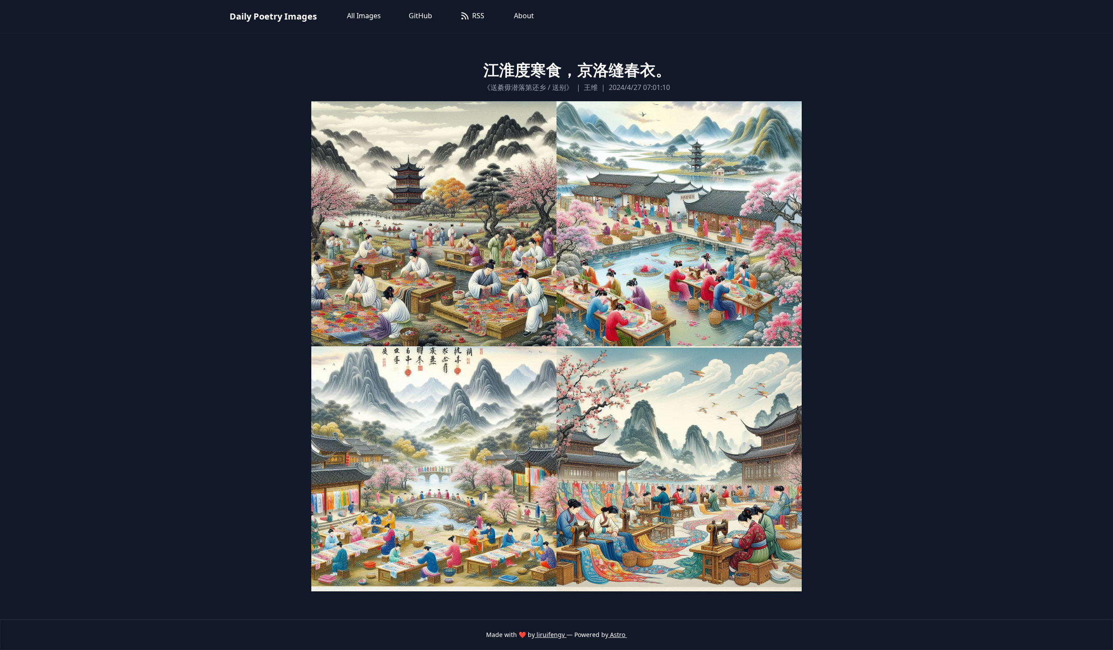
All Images (364, 15)
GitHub (420, 15)
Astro (617, 634)
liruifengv (550, 634)
